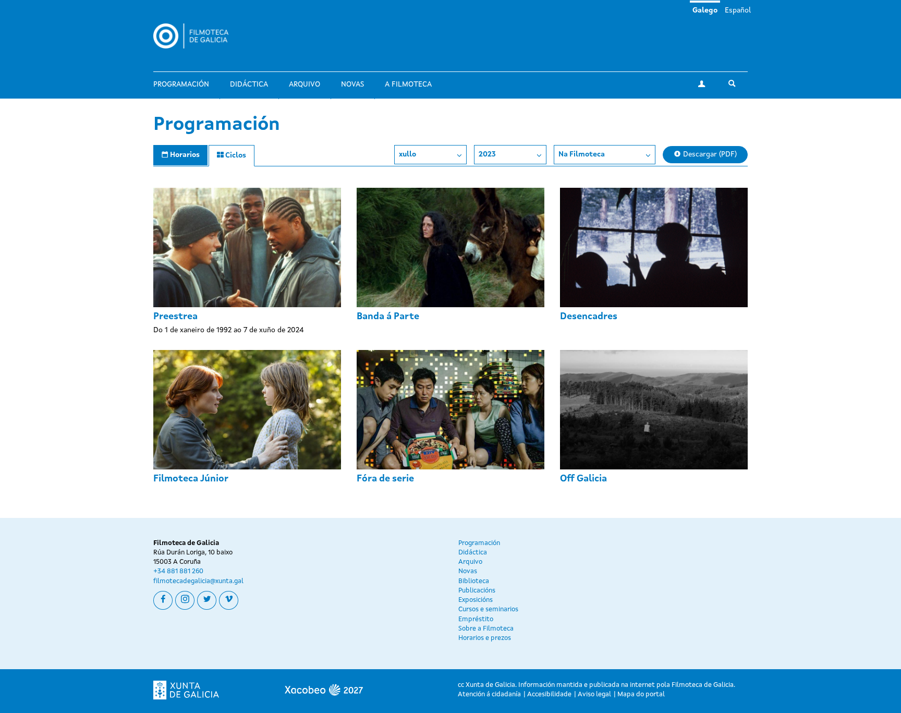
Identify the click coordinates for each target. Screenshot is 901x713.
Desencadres (588, 316)
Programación (181, 84)
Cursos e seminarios (488, 609)
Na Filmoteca (581, 154)
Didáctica (249, 84)
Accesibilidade (549, 694)
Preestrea (175, 316)
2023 (487, 154)
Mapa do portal (641, 694)
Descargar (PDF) (709, 154)
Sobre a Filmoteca (486, 628)
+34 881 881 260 (178, 571)
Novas (352, 84)
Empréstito (475, 619)
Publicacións (476, 590)
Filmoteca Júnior (190, 479)
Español (738, 10)
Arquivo (304, 84)
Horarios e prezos (484, 638)
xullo (407, 154)
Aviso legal (594, 694)
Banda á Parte (388, 316)
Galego (704, 10)
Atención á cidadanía (489, 694)
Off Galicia (583, 479)
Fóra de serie (385, 479)
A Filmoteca (408, 84)
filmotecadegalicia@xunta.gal (198, 581)
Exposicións (475, 600)
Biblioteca (473, 581)
